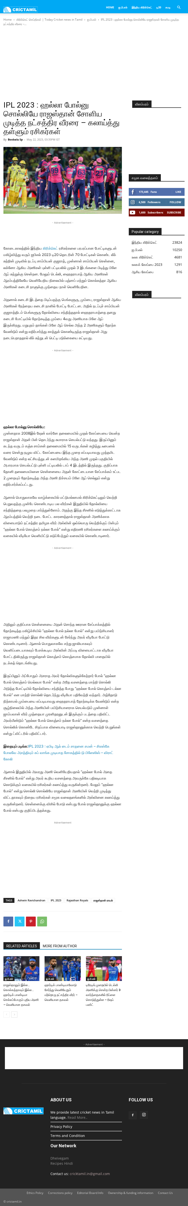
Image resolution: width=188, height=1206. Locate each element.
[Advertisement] (94, 63)
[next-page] (14, 1014)
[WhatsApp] (42, 921)
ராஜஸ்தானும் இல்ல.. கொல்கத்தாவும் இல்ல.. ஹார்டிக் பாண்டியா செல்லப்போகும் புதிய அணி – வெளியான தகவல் (21, 995)
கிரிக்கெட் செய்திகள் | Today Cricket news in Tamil (49, 19)
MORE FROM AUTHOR (60, 946)
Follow (175, 202)
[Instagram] (144, 1115)
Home (110, 7)
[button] (179, 7)
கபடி (168, 7)
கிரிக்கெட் (50, 248)
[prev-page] (6, 1014)
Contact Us (165, 1193)
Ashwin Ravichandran (31, 900)
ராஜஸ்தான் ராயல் (103, 900)
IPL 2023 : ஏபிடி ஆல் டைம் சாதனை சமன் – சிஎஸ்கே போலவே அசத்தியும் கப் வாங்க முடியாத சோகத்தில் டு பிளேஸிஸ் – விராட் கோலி (58, 752)
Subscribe (174, 212)
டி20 (158, 7)
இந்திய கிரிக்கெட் (142, 7)
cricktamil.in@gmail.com (90, 1173)
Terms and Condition (67, 1135)
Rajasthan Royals (77, 900)
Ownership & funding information (130, 1193)
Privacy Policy (61, 1126)
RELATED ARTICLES (21, 946)
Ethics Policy (35, 1193)
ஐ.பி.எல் (122, 7)
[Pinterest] (31, 921)
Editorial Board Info (90, 1193)
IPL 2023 (56, 900)
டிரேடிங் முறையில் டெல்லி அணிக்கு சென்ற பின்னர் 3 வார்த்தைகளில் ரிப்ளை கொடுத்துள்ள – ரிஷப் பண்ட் (103, 995)
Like (178, 192)
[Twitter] (19, 921)
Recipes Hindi (61, 1163)
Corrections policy (60, 1193)
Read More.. (77, 1117)
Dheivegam (59, 1158)
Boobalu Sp (15, 139)
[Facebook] (8, 921)
